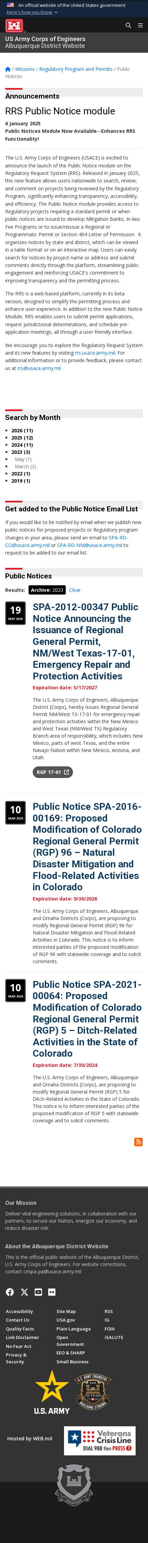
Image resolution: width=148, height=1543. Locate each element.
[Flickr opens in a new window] (51, 1292)
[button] (33, 12)
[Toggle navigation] (138, 25)
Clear (75, 590)
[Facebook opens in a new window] (10, 1292)
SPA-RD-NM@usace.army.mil (89, 545)
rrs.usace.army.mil (95, 352)
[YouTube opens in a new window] (38, 1292)
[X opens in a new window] (24, 1292)
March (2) (25, 466)
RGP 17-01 (49, 772)
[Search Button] (126, 25)
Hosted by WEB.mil (29, 1438)
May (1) (23, 459)
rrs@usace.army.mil (39, 368)
